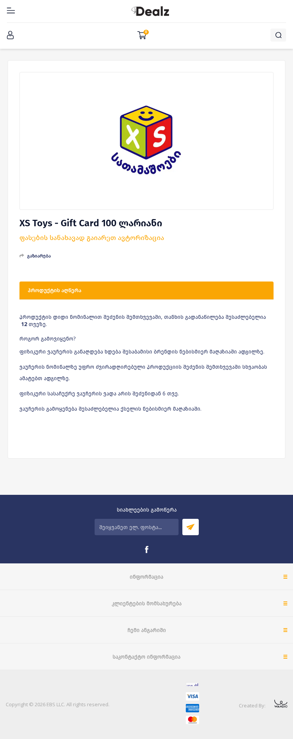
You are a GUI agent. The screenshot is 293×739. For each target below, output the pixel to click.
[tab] (146, 291)
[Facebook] (146, 550)
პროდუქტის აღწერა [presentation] (54, 290)
